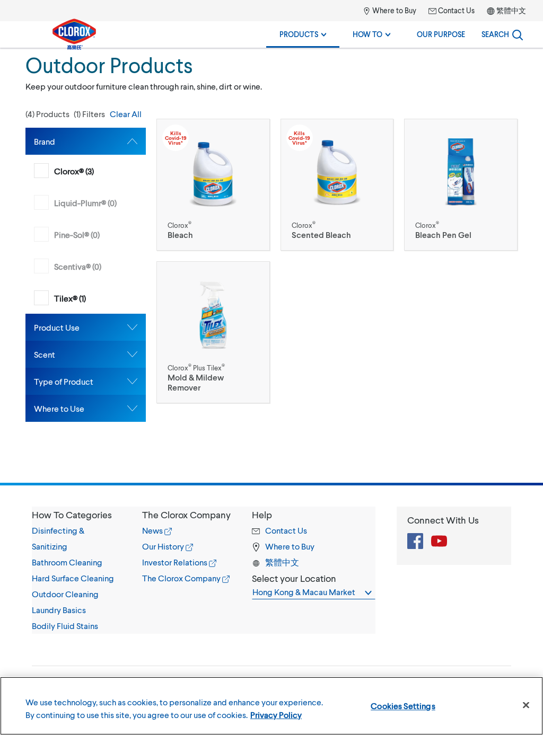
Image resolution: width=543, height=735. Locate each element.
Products (299, 34)
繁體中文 (511, 10)
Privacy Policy (276, 715)
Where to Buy (393, 10)
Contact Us (455, 10)
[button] (85, 114)
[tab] (85, 141)
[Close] (526, 705)
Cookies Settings (403, 706)
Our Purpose (441, 34)
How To (368, 34)
